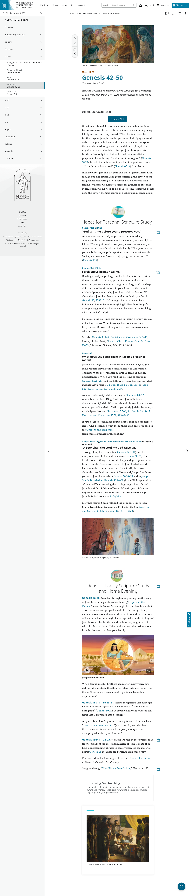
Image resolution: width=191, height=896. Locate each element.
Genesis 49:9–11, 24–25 (96, 739)
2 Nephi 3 (115, 496)
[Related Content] (179, 13)
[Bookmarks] (173, 13)
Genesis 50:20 (104, 710)
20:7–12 (114, 511)
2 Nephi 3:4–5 (132, 385)
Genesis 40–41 (133, 456)
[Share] (75, 54)
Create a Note (118, 119)
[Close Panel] (41, 13)
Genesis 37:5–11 (126, 452)
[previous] (48, 451)
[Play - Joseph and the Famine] (87, 670)
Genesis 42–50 (102, 77)
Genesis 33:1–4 (100, 337)
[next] (187, 451)
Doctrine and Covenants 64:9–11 (128, 337)
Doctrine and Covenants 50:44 (105, 389)
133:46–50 (123, 415)
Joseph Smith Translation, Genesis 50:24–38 (120, 441)
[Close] (75, 38)
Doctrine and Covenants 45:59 (99, 415)
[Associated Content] (158, 232)
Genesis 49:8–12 (135, 395)
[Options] (185, 13)
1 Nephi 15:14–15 (140, 411)
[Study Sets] (167, 13)
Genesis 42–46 (91, 598)
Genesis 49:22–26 (91, 381)
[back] (3, 13)
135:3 (130, 511)
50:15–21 (97, 268)
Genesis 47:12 (122, 166)
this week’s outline (140, 758)
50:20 (99, 227)
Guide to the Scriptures (99, 430)
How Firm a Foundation (97, 725)
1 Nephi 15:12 (115, 385)
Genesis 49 (87, 353)
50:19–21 (108, 702)
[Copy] (75, 49)
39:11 (123, 511)
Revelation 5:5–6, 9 (118, 411)
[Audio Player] (181, 886)
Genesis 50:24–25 (90, 441)
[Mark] (75, 43)
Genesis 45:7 (90, 260)
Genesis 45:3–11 (92, 702)
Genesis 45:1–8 (89, 227)
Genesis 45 (87, 268)
